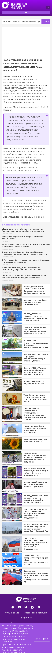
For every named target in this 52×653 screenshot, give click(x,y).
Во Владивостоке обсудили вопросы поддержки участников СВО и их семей (26, 245)
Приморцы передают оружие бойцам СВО (33, 382)
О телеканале (12, 613)
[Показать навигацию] (48, 3)
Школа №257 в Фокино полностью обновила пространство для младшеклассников (24, 276)
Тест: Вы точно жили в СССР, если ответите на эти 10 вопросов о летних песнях (35, 398)
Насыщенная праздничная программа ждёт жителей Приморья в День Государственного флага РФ (35, 576)
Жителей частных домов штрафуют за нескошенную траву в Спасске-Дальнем (21, 268)
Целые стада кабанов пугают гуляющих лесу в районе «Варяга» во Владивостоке (35, 471)
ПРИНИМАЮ (41, 639)
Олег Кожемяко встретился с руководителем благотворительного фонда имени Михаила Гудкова (34, 413)
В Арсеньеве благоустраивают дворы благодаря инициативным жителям (26, 261)
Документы (26, 617)
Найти (46, 21)
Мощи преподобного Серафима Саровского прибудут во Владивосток (34, 429)
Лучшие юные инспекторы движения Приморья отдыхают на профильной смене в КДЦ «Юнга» (34, 457)
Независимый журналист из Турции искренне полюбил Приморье (35, 484)
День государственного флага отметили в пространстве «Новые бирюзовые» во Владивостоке (35, 513)
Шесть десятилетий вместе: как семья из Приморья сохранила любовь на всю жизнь (23, 230)
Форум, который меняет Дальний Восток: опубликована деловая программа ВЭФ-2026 (24, 253)
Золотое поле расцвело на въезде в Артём (35, 440)
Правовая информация (35, 613)
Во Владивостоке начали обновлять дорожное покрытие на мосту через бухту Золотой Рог (35, 527)
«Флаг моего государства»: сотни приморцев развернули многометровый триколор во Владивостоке (35, 543)
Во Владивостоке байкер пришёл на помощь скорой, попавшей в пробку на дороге (35, 499)
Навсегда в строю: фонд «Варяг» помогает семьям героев (22, 237)
